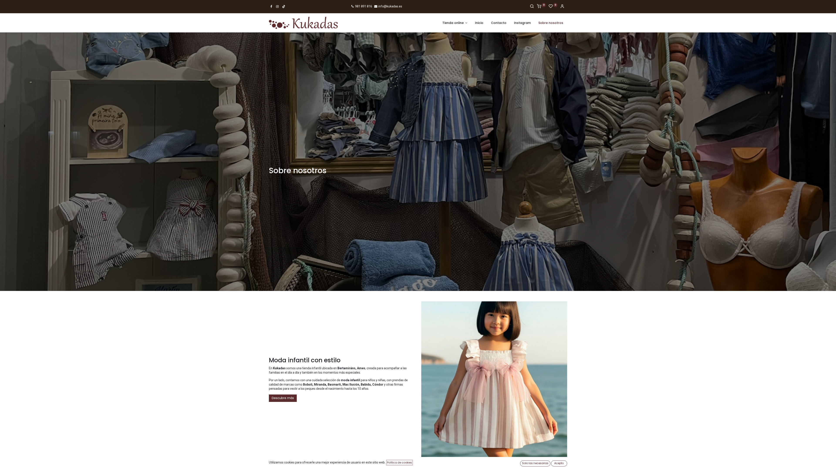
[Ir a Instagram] (277, 6)
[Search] (532, 6)
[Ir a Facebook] (271, 6)
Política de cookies (399, 462)
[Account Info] (562, 6)
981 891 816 (363, 6)
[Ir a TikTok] (283, 6)
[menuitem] (479, 23)
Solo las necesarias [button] (535, 463)
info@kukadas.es (390, 6)
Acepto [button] (559, 463)
